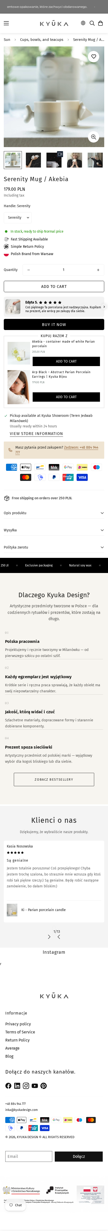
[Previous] (59, 937)
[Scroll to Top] (99, 1204)
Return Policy (17, 1040)
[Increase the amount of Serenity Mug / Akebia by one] (98, 270)
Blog (9, 1056)
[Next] (49, 937)
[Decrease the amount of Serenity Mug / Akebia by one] (28, 270)
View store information (36, 433)
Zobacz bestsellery (54, 779)
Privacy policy (18, 1024)
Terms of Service (20, 1032)
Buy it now (54, 324)
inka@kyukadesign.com (21, 1110)
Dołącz (79, 1156)
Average (12, 1048)
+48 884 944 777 (15, 1104)
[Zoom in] (93, 137)
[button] (100, 23)
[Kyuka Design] (54, 23)
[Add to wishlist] (93, 56)
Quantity (11, 270)
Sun (7, 39)
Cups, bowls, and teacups (41, 39)
